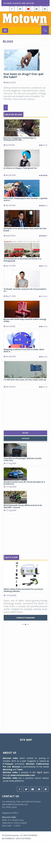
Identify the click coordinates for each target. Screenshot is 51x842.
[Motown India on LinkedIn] (44, 8)
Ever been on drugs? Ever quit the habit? (23, 75)
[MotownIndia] (25, 19)
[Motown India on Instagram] (36, 8)
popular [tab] (25, 438)
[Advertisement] (25, 410)
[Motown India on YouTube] (28, 8)
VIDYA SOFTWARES (23, 838)
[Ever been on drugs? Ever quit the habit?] (22, 59)
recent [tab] (25, 433)
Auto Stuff (11, 557)
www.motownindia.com (23, 775)
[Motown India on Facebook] (11, 8)
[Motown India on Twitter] (20, 8)
